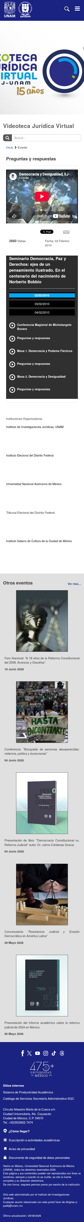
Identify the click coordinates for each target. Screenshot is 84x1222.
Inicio (9, 147)
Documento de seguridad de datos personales (39, 1157)
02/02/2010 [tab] (42, 295)
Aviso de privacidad (22, 1149)
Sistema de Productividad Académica (28, 1092)
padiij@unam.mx (13, 1206)
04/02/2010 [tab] (42, 312)
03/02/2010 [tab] (42, 304)
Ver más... (74, 584)
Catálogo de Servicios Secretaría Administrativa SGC (38, 1098)
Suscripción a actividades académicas (34, 1140)
